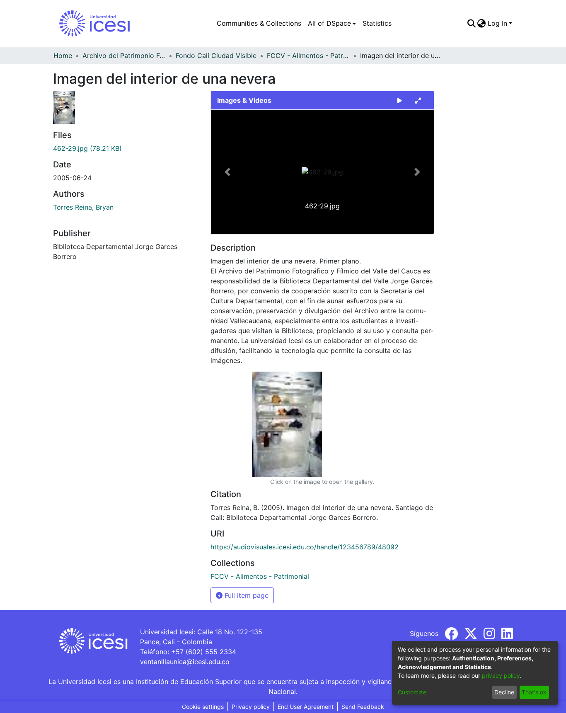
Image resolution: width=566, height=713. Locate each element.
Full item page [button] (245, 595)
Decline (504, 692)
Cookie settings (203, 706)
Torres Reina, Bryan (83, 207)
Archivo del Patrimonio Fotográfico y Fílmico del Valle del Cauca (123, 55)
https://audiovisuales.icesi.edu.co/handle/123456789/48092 (304, 547)
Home (62, 55)
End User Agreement (306, 706)
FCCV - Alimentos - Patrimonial (308, 55)
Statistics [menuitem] (377, 23)
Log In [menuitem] (497, 23)
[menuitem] (332, 23)
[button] (227, 172)
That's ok (534, 692)
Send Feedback (362, 706)
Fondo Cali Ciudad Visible (216, 55)
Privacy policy (251, 706)
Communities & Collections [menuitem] (259, 23)
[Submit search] (471, 23)
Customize (412, 692)
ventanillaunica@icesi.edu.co (185, 661)
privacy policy (501, 675)
